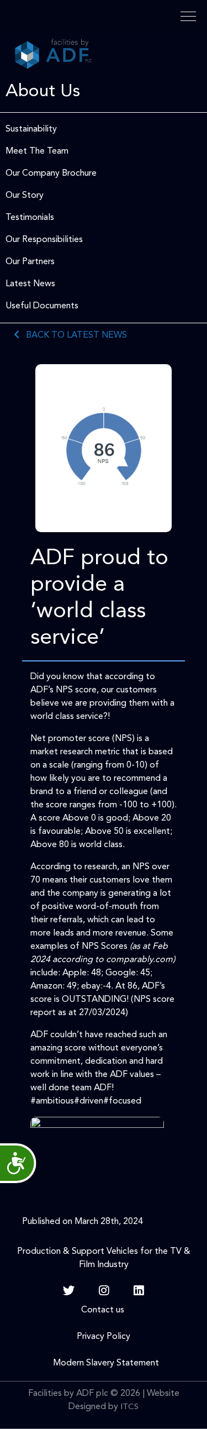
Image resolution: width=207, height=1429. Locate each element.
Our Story (25, 195)
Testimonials (30, 217)
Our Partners (30, 262)
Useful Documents (42, 306)
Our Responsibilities (44, 239)
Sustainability (31, 129)
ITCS (129, 1407)
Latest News (30, 284)
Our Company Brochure (51, 173)
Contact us (103, 1310)
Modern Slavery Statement (104, 1363)
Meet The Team (37, 151)
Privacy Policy (103, 1336)
